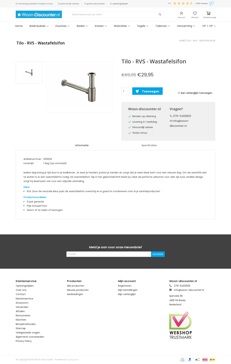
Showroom (22, 303)
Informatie (82, 145)
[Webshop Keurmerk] (192, 325)
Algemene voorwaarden (30, 336)
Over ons (21, 290)
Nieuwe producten (78, 290)
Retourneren (23, 315)
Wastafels (120, 26)
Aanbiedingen (75, 294)
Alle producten (75, 285)
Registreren (124, 285)
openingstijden (120, 3)
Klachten (21, 319)
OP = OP (207, 26)
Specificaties (149, 145)
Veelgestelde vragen (28, 332)
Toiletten (161, 26)
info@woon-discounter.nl (189, 290)
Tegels (141, 26)
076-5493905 (181, 116)
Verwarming (184, 26)
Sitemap (21, 328)
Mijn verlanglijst (127, 294)
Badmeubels (37, 26)
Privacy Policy (24, 341)
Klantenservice (24, 298)
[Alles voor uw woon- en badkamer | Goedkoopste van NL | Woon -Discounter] (39, 14)
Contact (21, 294)
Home (19, 26)
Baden (81, 26)
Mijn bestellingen (128, 290)
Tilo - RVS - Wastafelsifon (201, 40)
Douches (61, 26)
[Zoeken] (160, 14)
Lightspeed (72, 359)
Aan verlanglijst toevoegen (196, 93)
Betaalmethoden (26, 324)
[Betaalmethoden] (182, 359)
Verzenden (22, 307)
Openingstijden (25, 285)
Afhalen (20, 311)
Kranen (99, 26)
